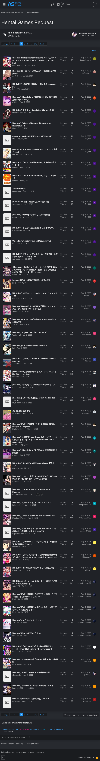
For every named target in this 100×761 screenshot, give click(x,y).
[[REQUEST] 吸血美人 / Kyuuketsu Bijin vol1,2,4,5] (7, 114)
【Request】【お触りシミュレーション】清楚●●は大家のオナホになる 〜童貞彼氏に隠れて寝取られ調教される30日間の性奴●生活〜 (35, 269)
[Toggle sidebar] (96, 4)
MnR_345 (16, 664)
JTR (13, 623)
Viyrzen (15, 324)
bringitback (86, 452)
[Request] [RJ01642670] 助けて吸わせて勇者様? (33, 685)
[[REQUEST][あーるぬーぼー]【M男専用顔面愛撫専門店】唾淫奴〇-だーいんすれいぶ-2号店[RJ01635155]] (7, 558)
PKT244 (15, 243)
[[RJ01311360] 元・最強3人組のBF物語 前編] (7, 205)
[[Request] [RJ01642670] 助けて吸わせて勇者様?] (7, 689)
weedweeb (16, 204)
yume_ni (87, 675)
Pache (14, 570)
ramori (88, 86)
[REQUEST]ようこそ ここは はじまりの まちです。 (33, 228)
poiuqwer (16, 701)
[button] (4, 4)
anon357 (87, 99)
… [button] (31, 44)
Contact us (81, 757)
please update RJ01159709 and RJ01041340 (32, 136)
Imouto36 (16, 547)
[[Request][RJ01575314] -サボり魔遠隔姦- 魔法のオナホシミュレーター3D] (7, 428)
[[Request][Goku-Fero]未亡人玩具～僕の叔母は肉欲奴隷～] (7, 75)
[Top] (93, 757)
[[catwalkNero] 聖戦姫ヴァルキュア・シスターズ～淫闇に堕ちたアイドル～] (7, 375)
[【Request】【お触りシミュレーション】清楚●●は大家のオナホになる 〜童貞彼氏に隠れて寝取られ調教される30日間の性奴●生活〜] (7, 271)
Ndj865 (88, 112)
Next (42, 44)
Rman (14, 275)
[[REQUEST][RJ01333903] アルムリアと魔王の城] (7, 572)
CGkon (15, 230)
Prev (6, 44)
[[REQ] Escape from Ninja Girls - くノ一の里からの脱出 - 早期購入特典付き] (7, 585)
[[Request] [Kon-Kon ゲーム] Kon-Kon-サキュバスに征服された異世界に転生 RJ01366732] (7, 532)
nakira (52, 729)
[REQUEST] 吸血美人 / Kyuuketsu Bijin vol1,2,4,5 (33, 110)
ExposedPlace (18, 534)
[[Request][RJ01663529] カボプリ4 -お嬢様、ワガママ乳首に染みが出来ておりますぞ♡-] (7, 598)
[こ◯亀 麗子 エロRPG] (7, 415)
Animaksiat (16, 364)
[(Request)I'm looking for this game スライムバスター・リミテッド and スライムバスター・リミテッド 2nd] (7, 61)
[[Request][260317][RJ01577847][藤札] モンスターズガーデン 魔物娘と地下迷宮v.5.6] (7, 310)
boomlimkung (17, 65)
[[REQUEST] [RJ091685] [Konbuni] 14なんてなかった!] (7, 179)
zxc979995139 (85, 518)
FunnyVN (16, 89)
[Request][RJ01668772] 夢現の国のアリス (30, 345)
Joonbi (88, 374)
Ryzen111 (87, 295)
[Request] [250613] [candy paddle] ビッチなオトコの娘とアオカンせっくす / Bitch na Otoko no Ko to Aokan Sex (34, 439)
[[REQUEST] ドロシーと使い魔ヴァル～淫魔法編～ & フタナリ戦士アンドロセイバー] (7, 258)
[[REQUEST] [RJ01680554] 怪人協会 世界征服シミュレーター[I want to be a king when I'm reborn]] (7, 650)
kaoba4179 (34, 729)
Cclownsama (17, 494)
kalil (13, 348)
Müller (88, 688)
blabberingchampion (10, 729)
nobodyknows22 (84, 583)
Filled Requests (16, 32)
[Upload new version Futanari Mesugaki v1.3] (7, 245)
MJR (14, 139)
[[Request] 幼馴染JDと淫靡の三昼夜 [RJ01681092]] (7, 519)
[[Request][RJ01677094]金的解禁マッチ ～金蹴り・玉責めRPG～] (7, 323)
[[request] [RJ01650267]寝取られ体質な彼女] (7, 284)
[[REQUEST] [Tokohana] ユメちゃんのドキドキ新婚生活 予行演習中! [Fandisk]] (7, 545)
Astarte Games (19, 188)
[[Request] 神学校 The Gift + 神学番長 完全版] (7, 676)
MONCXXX (16, 403)
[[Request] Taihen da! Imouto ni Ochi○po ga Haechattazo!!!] (7, 127)
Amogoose (16, 387)
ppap (14, 283)
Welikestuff (16, 335)
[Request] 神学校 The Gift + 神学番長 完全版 (31, 672)
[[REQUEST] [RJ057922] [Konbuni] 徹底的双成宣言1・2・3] (7, 166)
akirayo (88, 570)
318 (35, 44)
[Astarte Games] (7, 192)
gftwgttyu (87, 478)
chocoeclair (17, 675)
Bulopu (15, 445)
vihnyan (15, 113)
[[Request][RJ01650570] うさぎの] (7, 637)
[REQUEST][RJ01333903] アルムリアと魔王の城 (33, 568)
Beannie (88, 492)
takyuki (88, 361)
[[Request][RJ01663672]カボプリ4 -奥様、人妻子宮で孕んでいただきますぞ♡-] (7, 611)
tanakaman (16, 413)
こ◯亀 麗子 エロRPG (21, 411)
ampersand (16, 191)
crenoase (16, 259)
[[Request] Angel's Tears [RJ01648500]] (7, 336)
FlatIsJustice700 (19, 429)
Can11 (14, 560)
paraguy (15, 468)
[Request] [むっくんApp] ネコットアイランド (31, 502)
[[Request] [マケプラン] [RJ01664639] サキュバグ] (7, 388)
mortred (15, 298)
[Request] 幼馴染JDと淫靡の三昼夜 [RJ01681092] (33, 515)
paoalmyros (86, 544)
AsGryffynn (17, 76)
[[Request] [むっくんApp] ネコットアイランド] (7, 506)
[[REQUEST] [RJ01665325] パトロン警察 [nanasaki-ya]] (7, 88)
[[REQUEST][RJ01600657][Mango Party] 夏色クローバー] (7, 467)
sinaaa (14, 311)
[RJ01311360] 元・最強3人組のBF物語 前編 (30, 201)
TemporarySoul (85, 505)
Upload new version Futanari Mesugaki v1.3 (31, 241)
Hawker (15, 377)
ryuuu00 (87, 308)
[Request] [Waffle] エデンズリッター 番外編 (31, 215)
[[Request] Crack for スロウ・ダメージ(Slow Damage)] (7, 493)
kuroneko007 (17, 688)
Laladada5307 (17, 505)
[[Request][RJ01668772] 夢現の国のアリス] (7, 349)
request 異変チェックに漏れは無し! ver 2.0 (30, 698)
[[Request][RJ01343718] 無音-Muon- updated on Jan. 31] (7, 402)
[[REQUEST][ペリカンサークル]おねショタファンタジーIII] (7, 297)
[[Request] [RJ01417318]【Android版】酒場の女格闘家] (7, 663)
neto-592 (87, 400)
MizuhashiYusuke (19, 518)
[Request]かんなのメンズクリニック (27, 620)
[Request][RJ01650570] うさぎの (27, 633)
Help (89, 757)
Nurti (14, 128)
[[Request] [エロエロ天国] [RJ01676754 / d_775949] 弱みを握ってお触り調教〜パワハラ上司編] (7, 480)
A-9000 (15, 102)
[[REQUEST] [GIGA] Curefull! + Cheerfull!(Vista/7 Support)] (7, 362)
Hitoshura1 (86, 557)
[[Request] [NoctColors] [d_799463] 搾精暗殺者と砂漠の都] (7, 454)
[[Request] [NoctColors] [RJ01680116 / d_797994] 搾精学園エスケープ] (7, 101)
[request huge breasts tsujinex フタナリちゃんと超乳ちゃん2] (7, 153)
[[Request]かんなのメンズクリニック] (7, 624)
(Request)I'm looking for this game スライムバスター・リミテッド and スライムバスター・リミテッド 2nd (34, 60)
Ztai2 (14, 599)
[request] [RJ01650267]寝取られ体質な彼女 (31, 280)
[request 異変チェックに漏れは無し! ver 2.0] (7, 702)
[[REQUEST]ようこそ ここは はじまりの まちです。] (7, 232)
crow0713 (16, 586)
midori (14, 217)
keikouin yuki (17, 154)
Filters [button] (93, 50)
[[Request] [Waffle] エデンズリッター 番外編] (7, 218)
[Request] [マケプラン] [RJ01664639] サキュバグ (33, 385)
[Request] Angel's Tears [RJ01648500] (29, 332)
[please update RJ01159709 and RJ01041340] (7, 140)
